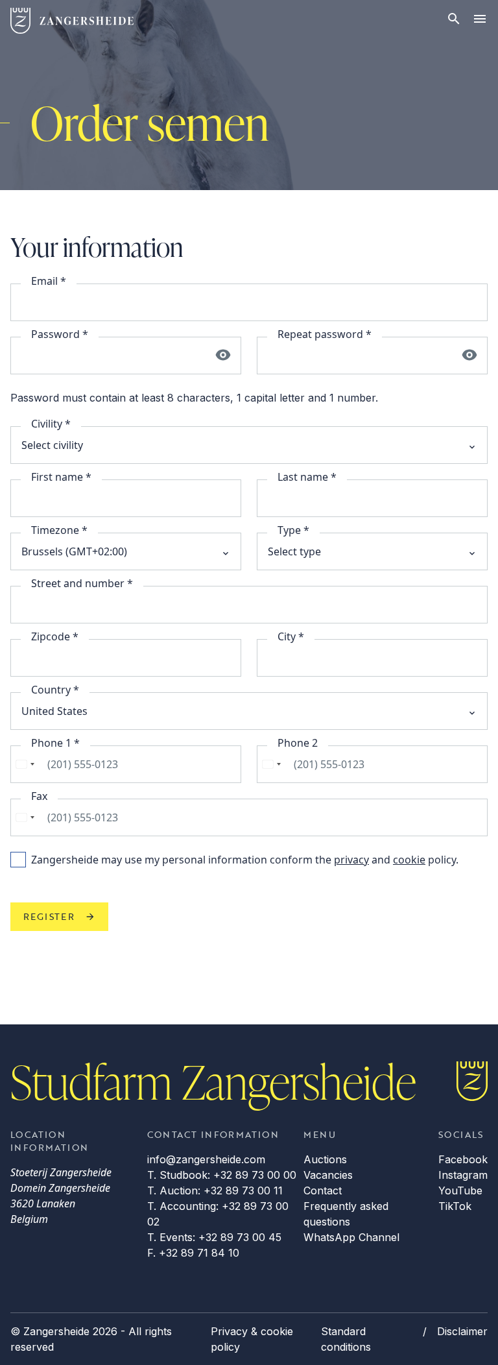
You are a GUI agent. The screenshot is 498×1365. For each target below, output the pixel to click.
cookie (409, 859)
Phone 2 (298, 743)
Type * (293, 530)
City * (291, 636)
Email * (48, 281)
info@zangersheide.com (206, 1159)
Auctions (325, 1159)
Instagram (463, 1174)
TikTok (454, 1206)
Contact (322, 1190)
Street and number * (82, 583)
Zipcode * (54, 636)
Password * (59, 334)
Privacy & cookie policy (252, 1339)
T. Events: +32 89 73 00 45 (214, 1237)
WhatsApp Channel (351, 1237)
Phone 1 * (55, 743)
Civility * (51, 424)
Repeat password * (325, 334)
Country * (55, 689)
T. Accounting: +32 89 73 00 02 (218, 1214)
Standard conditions (346, 1339)
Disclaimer (462, 1331)
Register (49, 916)
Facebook (463, 1159)
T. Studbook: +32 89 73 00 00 (221, 1174)
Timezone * (59, 530)
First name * (61, 477)
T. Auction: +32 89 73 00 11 (215, 1190)
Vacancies (328, 1174)
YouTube (460, 1190)
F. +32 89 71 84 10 (193, 1252)
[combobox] (24, 764)
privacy (351, 859)
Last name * (307, 477)
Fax (39, 796)
